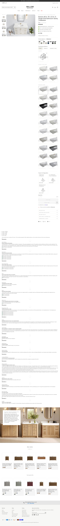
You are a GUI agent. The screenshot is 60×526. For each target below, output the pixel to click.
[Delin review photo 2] (30, 295)
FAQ (12, 511)
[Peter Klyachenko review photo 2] (30, 268)
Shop (22, 10)
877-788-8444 (31, 503)
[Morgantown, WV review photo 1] (30, 312)
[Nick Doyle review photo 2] (30, 256)
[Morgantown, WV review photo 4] (30, 315)
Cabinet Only (53, 48)
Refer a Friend (14, 516)
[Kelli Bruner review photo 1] (30, 285)
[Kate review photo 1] (30, 277)
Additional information (44, 216)
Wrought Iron (53, 43)
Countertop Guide (14, 515)
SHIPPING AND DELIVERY (44, 212)
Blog (12, 512)
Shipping (39, 35)
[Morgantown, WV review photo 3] (30, 314)
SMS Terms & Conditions (25, 516)
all (40, 48)
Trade (38, 10)
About (3, 510)
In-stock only (41, 40)
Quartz (46, 48)
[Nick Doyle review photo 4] (30, 258)
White (50, 43)
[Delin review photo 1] (30, 294)
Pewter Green (55, 43)
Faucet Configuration (43, 172)
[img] (4, 239)
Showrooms (27, 10)
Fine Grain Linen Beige (44, 43)
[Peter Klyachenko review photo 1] (30, 267)
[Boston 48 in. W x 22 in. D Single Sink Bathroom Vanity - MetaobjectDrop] (3, 493)
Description (42, 210)
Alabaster (39, 43)
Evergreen (41, 43)
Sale (41, 10)
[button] (40, 24)
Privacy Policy (24, 510)
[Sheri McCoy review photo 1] (30, 247)
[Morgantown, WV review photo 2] (30, 313)
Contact (13, 510)
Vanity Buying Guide (5, 512)
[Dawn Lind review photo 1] (30, 303)
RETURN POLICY (42, 214)
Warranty (3, 511)
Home (19, 10)
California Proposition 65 (25, 515)
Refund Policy (24, 511)
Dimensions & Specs (43, 218)
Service (33, 10)
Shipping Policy (24, 512)
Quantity (40, 195)
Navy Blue (48, 43)
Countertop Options (42, 46)
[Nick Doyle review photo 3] (30, 257)
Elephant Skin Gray (46, 43)
